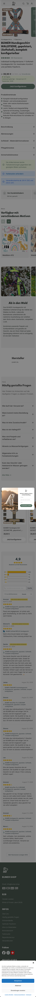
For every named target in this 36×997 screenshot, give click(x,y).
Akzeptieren (18, 981)
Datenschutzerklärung (19, 994)
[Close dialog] (33, 488)
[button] (33, 963)
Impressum (28, 994)
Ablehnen (18, 985)
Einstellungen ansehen (18, 990)
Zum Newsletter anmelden (26, 505)
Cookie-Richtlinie (9, 994)
